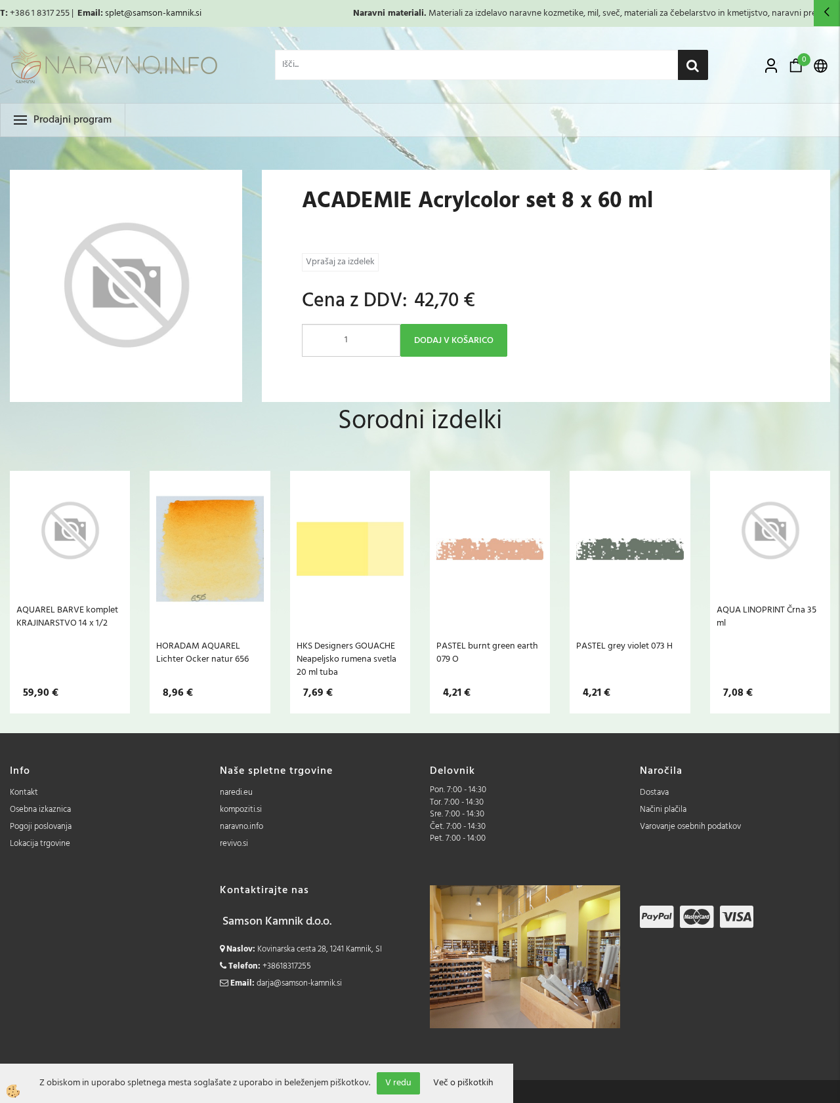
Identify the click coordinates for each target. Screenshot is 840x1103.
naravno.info (241, 826)
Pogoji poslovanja (41, 826)
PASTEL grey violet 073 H (624, 646)
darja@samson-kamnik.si (299, 983)
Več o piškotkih (463, 1083)
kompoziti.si (241, 809)
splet (114, 13)
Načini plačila (663, 809)
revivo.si (234, 844)
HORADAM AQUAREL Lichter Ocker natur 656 (202, 652)
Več (70, 556)
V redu (398, 1083)
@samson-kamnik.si (162, 13)
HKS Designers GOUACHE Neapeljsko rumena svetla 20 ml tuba (346, 659)
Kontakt (24, 792)
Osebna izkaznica (40, 809)
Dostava (654, 792)
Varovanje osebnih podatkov (690, 826)
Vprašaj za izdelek (340, 262)
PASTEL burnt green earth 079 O (487, 652)
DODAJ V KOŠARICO (454, 340)
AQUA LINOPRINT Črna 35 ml (766, 616)
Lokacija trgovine (40, 844)
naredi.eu (236, 792)
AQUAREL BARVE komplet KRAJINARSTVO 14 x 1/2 (67, 616)
